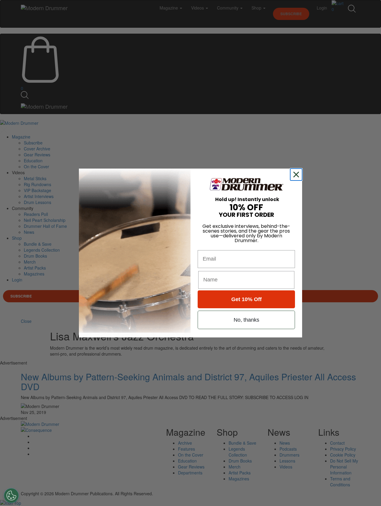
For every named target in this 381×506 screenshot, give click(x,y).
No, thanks (246, 320)
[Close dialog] (297, 174)
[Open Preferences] (11, 495)
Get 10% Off (246, 299)
